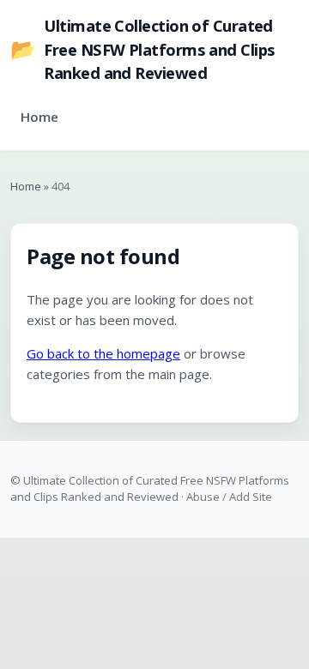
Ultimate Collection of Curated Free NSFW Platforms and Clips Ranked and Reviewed (142, 49)
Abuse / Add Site (229, 496)
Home (39, 116)
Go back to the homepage (103, 353)
